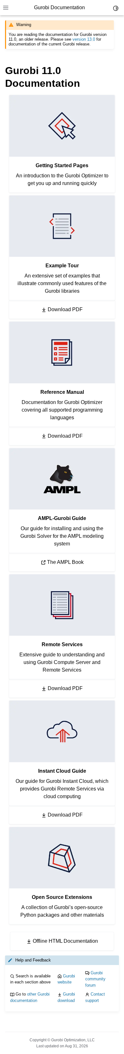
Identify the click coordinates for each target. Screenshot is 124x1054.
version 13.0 (83, 39)
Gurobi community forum (95, 979)
